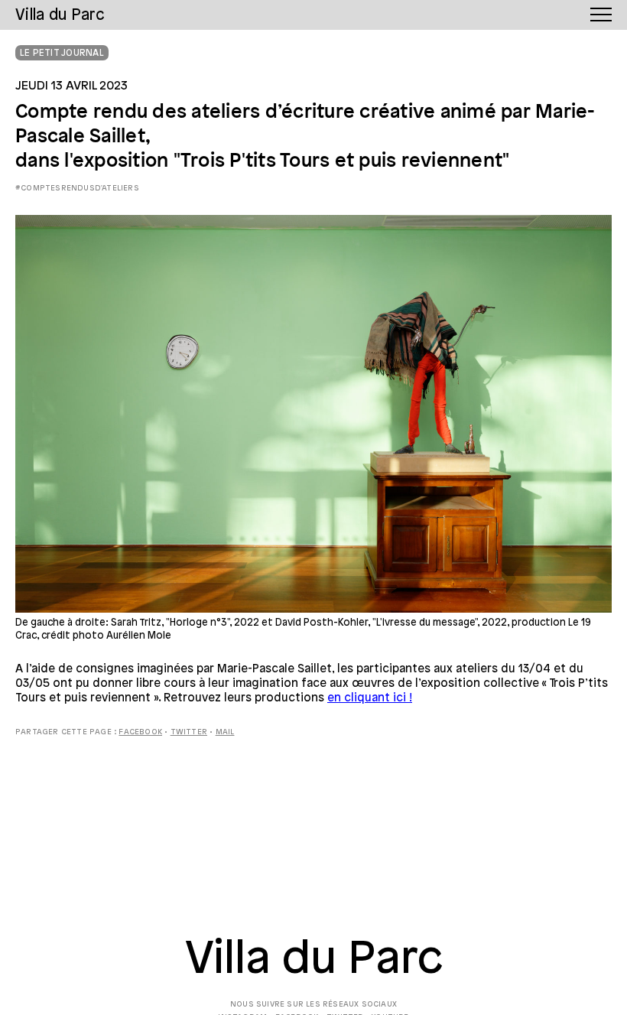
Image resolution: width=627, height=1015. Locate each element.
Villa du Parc (314, 959)
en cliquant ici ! (369, 698)
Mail (225, 732)
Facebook (140, 732)
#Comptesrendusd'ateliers (77, 188)
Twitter (189, 732)
